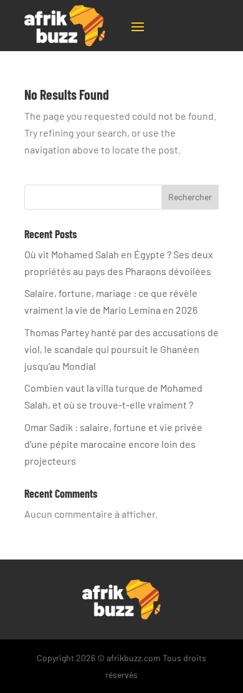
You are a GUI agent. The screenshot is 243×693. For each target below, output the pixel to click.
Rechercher (190, 196)
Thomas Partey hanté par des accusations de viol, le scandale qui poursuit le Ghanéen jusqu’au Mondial (121, 349)
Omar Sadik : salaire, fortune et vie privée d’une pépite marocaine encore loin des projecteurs (113, 444)
